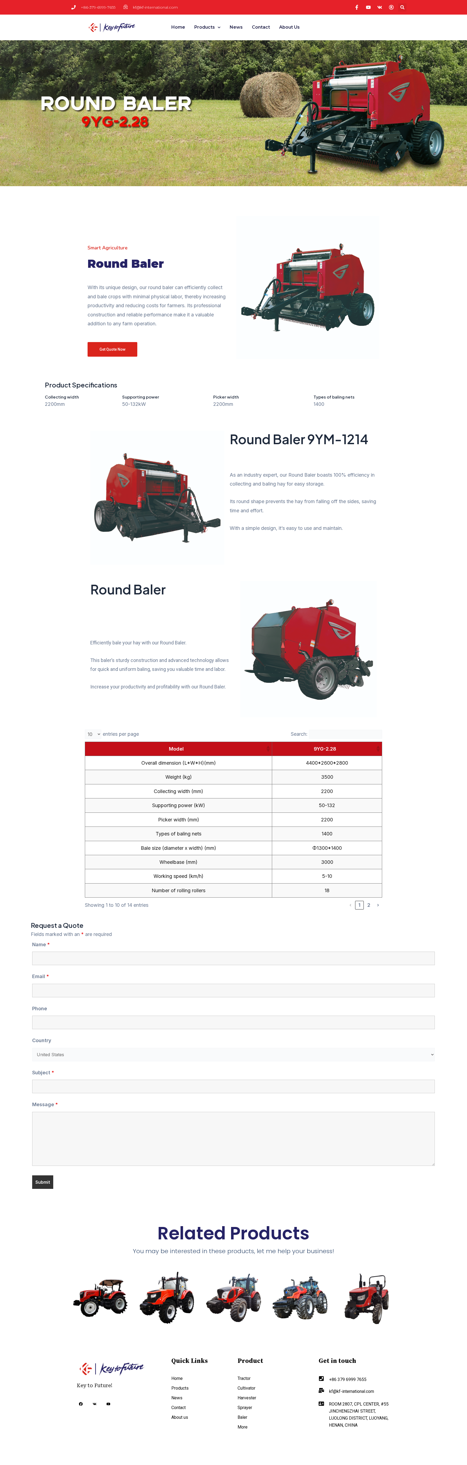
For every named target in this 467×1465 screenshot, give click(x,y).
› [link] (378, 905)
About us (289, 27)
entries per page (121, 734)
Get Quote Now (112, 349)
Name (41, 944)
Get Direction (339, 1440)
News (236, 27)
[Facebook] (80, 1404)
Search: (299, 734)
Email (40, 976)
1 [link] (359, 905)
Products (204, 27)
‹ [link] (350, 905)
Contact (261, 27)
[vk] (94, 1404)
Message (45, 1104)
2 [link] (368, 905)
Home (178, 27)
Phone (39, 1008)
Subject (43, 1072)
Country (41, 1040)
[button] (402, 7)
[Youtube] (108, 1404)
